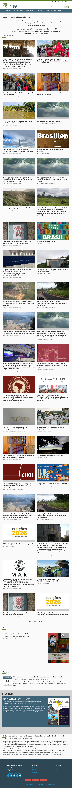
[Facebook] (8, 775)
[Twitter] (11, 775)
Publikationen (30, 11)
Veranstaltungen (18, 11)
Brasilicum (7, 693)
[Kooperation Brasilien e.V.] (10, 4)
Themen (8, 11)
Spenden (28, 780)
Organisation (35, 767)
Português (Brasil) (63, 1)
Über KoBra (48, 11)
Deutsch (54, 1)
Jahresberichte (36, 770)
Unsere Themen (8, 36)
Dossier (5, 628)
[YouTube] (20, 775)
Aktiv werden (58, 11)
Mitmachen (43, 780)
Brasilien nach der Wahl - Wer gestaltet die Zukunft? (36, 29)
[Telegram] (14, 775)
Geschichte (35, 769)
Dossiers (57, 769)
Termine (6, 672)
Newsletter (35, 780)
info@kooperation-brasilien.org (13, 773)
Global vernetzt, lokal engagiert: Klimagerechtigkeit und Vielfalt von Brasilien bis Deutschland (34, 736)
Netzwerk (40, 11)
